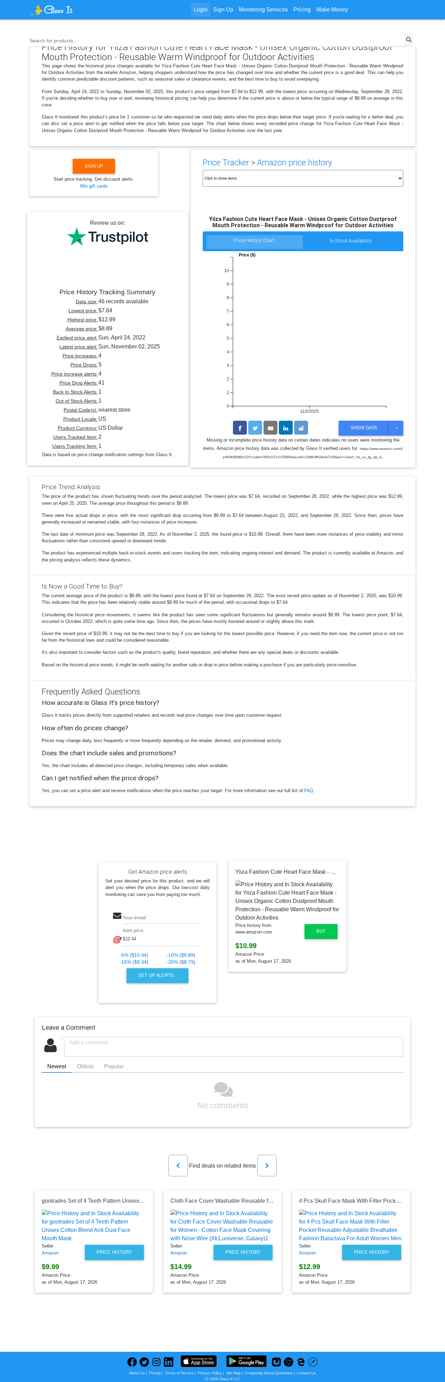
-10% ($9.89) (181, 955)
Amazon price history (294, 162)
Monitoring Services (263, 10)
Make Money (332, 10)
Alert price (133, 930)
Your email (134, 917)
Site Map (233, 1373)
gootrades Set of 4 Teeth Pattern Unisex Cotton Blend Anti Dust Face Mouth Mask (142, 1201)
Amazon (50, 1253)
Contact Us (306, 1373)
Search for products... (53, 40)
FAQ (308, 790)
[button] (178, 1165)
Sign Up (223, 10)
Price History (114, 1252)
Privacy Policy (210, 1373)
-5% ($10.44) (134, 955)
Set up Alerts (156, 975)
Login (201, 10)
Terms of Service (179, 1373)
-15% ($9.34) (134, 962)
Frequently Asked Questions (269, 1373)
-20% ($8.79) (181, 962)
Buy (321, 931)
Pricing (302, 10)
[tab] (255, 242)
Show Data (363, 427)
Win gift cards (94, 186)
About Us (137, 1373)
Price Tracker (226, 162)
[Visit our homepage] (78, 10)
